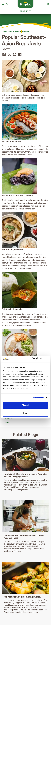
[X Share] (9, 54)
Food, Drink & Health (11, 31)
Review (25, 31)
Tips (7, 422)
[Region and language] (48, 4)
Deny (25, 413)
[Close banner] (47, 359)
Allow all (25, 405)
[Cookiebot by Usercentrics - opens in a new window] (32, 358)
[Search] (7, 4)
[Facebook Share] (4, 54)
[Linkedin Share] (20, 54)
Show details (38, 398)
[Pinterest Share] (14, 54)
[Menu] (3, 4)
